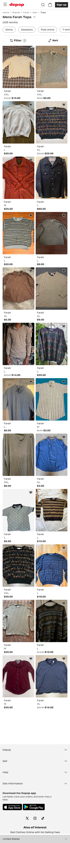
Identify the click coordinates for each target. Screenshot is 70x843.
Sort (55, 40)
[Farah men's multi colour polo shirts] (18, 510)
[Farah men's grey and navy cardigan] (18, 455)
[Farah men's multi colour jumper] (51, 122)
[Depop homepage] (16, 5)
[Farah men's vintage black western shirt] (51, 178)
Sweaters (27, 29)
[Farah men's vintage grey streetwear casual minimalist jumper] (18, 621)
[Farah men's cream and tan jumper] (18, 122)
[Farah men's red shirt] (18, 676)
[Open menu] (5, 4)
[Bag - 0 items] (50, 5)
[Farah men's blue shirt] (18, 399)
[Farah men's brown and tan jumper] (51, 288)
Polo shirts (47, 29)
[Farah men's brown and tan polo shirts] (18, 344)
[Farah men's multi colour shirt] (18, 288)
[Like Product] (30, 49)
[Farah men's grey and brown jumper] (51, 233)
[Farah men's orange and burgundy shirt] (18, 178)
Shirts (9, 29)
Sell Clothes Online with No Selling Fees (35, 832)
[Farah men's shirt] (51, 455)
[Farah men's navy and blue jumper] (51, 565)
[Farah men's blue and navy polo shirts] (51, 676)
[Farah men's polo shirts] (51, 67)
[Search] (43, 4)
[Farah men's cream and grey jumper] (18, 67)
